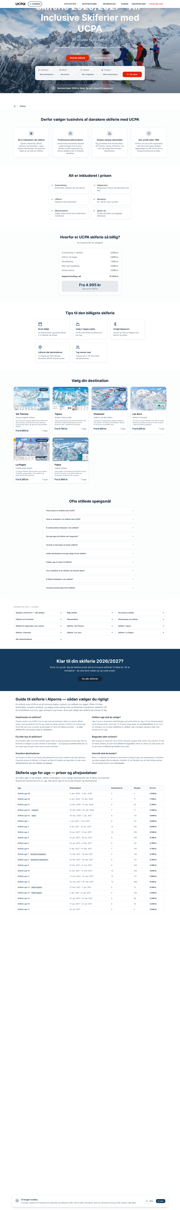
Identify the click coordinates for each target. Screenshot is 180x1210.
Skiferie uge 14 (24, 893)
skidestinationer (22, 763)
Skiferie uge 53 (24, 815)
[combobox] (47, 74)
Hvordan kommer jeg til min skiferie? (60, 588)
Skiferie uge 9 (23, 865)
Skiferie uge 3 (23, 832)
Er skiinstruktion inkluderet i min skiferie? (62, 528)
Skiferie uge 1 (23, 821)
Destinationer (89, 4)
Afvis (151, 1201)
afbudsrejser (119, 763)
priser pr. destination (44, 730)
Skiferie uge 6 (23, 849)
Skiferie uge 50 (24, 799)
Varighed (86, 70)
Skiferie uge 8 (23, 860)
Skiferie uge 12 (24, 882)
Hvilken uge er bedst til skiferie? (59, 562)
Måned (64, 70)
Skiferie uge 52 (24, 810)
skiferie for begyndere (126, 744)
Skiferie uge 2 (23, 827)
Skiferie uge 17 (24, 909)
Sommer (36, 4)
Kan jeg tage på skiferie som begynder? (62, 536)
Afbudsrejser (156, 4)
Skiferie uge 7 (23, 854)
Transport (107, 70)
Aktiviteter (70, 4)
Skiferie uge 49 (24, 793)
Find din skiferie (77, 58)
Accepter (160, 1201)
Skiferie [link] (23, 106)
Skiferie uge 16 (24, 904)
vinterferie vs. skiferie (121, 727)
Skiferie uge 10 (24, 871)
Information (109, 4)
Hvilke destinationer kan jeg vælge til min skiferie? (66, 553)
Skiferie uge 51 (24, 804)
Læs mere (132, 1203)
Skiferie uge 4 (23, 838)
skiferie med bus (77, 744)
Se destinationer (102, 58)
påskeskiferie (147, 724)
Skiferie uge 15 (24, 898)
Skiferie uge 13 (24, 887)
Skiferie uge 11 (23, 876)
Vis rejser (134, 74)
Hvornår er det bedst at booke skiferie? (62, 545)
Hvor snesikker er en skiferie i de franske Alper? (65, 571)
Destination (44, 70)
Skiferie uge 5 (23, 843)
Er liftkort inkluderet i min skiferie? (59, 579)
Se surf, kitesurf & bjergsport (99, 88)
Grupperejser (139, 4)
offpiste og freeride (112, 746)
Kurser (124, 4)
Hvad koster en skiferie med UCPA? (60, 511)
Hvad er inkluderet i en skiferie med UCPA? (63, 519)
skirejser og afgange (44, 763)
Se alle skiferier (90, 678)
